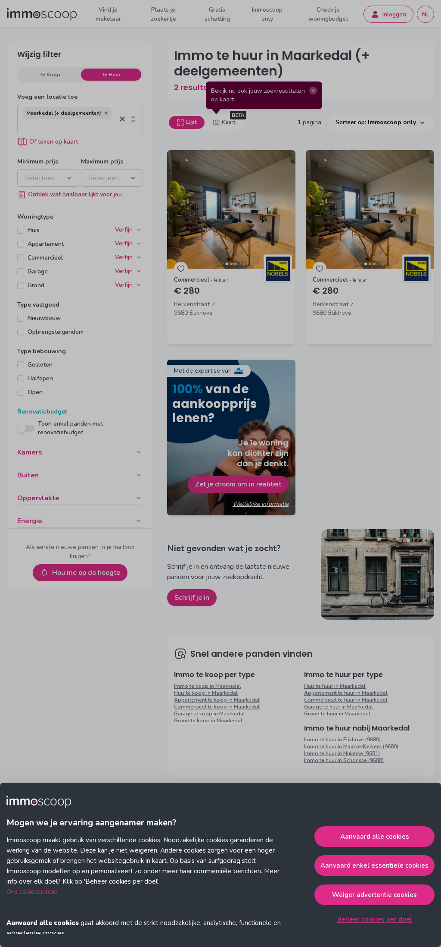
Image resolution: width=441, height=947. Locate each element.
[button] (106, 113)
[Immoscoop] (42, 14)
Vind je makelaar (108, 14)
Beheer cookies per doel (374, 919)
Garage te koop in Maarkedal (209, 713)
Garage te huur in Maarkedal (338, 706)
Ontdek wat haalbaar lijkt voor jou (75, 194)
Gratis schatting (217, 14)
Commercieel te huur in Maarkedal (346, 699)
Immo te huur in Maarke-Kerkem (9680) (351, 746)
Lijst (191, 122)
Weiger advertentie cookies (374, 895)
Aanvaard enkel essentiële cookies (374, 865)
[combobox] (69, 126)
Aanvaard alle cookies (374, 836)
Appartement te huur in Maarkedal (346, 693)
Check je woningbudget (328, 14)
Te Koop (50, 74)
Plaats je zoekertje (163, 14)
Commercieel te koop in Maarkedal (217, 706)
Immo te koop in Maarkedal (207, 686)
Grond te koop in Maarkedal (208, 720)
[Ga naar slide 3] (235, 264)
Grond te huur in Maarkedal (337, 713)
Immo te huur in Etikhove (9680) (342, 739)
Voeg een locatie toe (47, 97)
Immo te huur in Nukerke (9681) (342, 753)
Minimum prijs (37, 161)
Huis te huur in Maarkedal (335, 686)
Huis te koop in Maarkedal (206, 693)
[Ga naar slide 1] (227, 264)
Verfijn (124, 230)
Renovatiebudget (42, 412)
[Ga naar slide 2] (231, 264)
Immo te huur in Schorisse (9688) (344, 760)
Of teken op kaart (53, 142)
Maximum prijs (102, 161)
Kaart (228, 122)
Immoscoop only (267, 14)
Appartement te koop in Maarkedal (217, 699)
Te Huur (111, 74)
